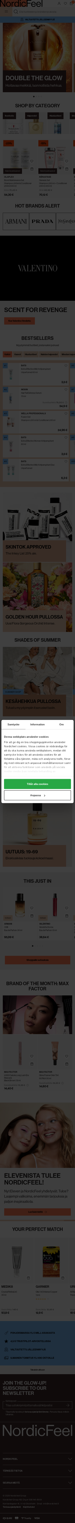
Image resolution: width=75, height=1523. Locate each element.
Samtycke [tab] (14, 724)
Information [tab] (37, 724)
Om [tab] (61, 724)
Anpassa (35, 795)
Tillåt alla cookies (37, 783)
